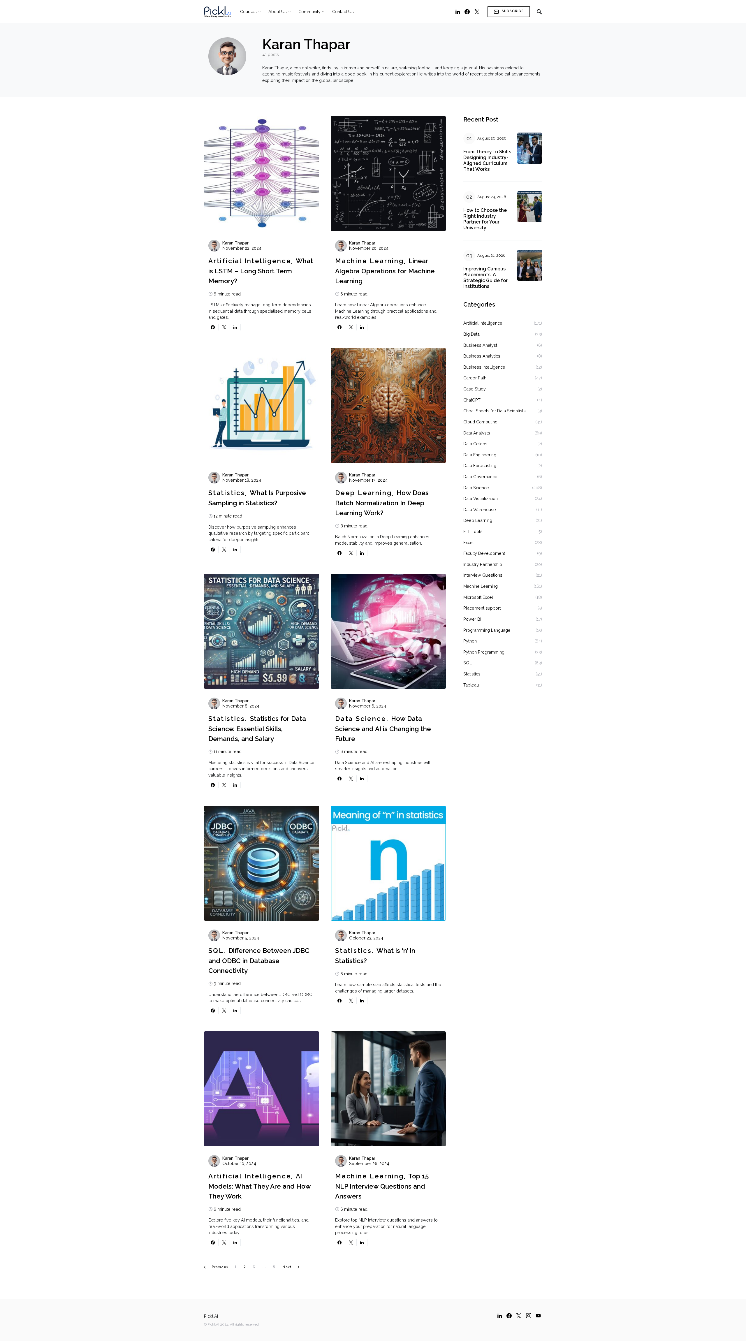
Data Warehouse (479, 509)
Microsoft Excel (478, 597)
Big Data (471, 334)
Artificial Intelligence (249, 261)
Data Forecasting (479, 465)
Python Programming (483, 652)
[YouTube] (538, 1315)
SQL (216, 950)
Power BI (472, 619)
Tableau (471, 684)
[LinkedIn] (457, 11)
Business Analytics (481, 355)
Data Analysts (476, 432)
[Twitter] (477, 11)
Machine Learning (369, 261)
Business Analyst (480, 345)
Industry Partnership (482, 564)
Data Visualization (480, 498)
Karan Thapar (235, 242)
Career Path (474, 377)
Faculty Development (484, 553)
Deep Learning (363, 493)
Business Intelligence (484, 367)
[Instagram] (528, 1315)
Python (470, 640)
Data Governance (480, 476)
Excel (468, 542)
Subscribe (513, 11)
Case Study (474, 388)
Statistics (226, 493)
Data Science (360, 718)
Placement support (482, 608)
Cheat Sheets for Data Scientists (494, 410)
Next (287, 1267)
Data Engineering (479, 454)
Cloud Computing (480, 421)
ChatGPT (472, 399)
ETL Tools (473, 531)
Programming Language (487, 630)
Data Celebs (475, 443)
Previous (220, 1267)
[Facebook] (467, 11)
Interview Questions (482, 575)
